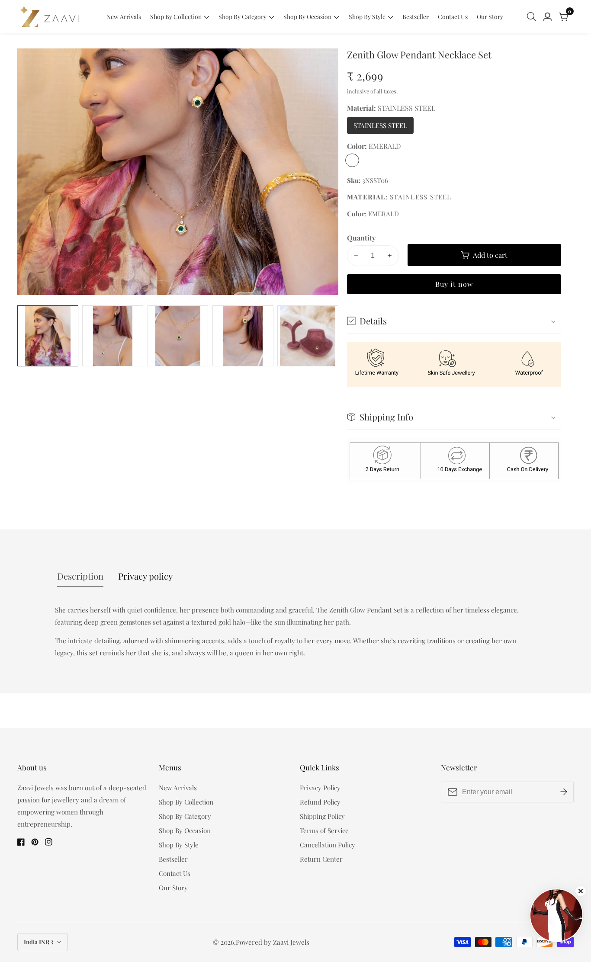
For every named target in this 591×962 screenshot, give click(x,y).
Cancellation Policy (327, 844)
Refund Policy (320, 802)
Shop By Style (367, 17)
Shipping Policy (322, 816)
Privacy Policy (320, 787)
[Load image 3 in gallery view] (178, 335)
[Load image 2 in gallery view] (112, 335)
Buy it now (454, 284)
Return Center (321, 859)
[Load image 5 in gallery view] (307, 335)
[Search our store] (533, 17)
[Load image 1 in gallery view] (47, 335)
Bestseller (415, 17)
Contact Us (453, 17)
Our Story (490, 17)
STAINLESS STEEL (383, 127)
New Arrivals (123, 17)
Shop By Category (242, 17)
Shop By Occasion (307, 17)
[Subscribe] (564, 792)
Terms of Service (324, 830)
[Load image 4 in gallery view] (242, 335)
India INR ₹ (39, 942)
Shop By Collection (176, 17)
